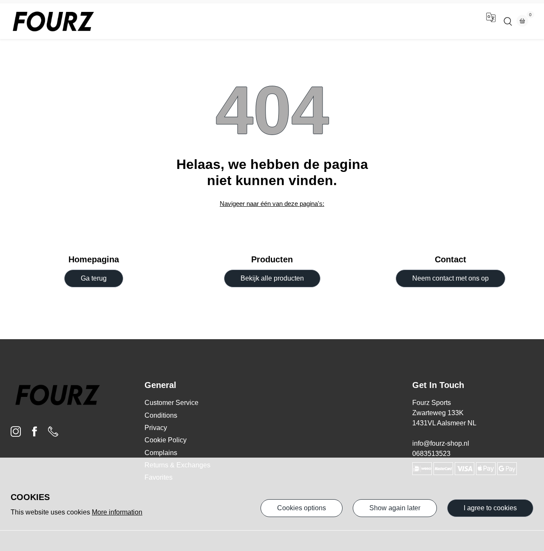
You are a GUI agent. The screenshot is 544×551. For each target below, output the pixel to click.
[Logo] (53, 21)
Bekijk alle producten (272, 278)
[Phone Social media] (53, 433)
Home (249, 21)
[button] (490, 21)
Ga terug (94, 278)
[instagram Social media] (16, 433)
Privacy (155, 427)
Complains (160, 452)
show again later (394, 508)
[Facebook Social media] (34, 433)
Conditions (160, 415)
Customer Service (171, 402)
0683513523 (431, 453)
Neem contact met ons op (450, 278)
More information (117, 512)
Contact (331, 21)
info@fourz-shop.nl (440, 443)
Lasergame (289, 21)
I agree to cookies (490, 508)
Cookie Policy (165, 440)
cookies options (301, 508)
